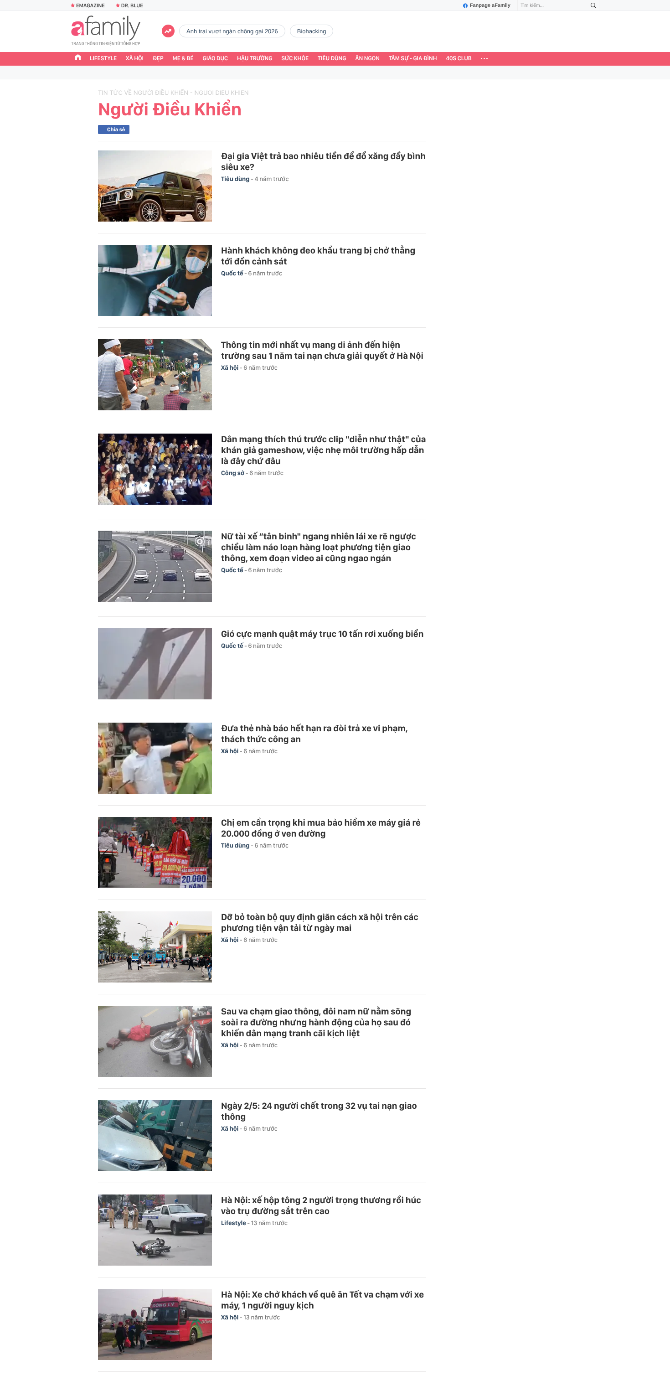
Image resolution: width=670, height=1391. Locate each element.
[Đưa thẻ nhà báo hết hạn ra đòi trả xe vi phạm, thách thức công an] (155, 758)
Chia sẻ (116, 129)
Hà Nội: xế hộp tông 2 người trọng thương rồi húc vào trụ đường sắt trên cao (321, 1205)
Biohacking (311, 31)
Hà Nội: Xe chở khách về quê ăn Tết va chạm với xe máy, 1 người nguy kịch (322, 1300)
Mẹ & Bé (183, 58)
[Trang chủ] (78, 58)
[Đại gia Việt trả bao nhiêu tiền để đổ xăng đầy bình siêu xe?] (155, 186)
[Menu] (484, 59)
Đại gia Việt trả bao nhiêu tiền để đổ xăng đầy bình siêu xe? (323, 161)
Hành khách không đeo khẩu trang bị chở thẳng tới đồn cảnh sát (318, 256)
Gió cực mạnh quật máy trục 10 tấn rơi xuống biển (322, 633)
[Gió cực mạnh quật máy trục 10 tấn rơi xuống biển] (155, 663)
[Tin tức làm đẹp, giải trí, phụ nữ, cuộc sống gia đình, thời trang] (106, 31)
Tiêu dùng (332, 58)
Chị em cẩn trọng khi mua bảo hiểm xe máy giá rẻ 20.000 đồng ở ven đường (321, 828)
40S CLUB (459, 58)
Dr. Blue (132, 5)
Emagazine (90, 5)
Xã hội (135, 58)
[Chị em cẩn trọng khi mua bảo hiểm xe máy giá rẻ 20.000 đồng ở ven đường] (155, 852)
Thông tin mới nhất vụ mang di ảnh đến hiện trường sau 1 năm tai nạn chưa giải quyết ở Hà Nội (322, 350)
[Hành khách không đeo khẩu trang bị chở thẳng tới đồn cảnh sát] (155, 280)
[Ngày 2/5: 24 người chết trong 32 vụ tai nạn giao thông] (155, 1135)
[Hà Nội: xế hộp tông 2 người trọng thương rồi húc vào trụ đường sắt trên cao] (155, 1230)
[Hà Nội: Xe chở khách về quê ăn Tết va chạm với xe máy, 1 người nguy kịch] (155, 1324)
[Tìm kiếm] (593, 5)
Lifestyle (103, 58)
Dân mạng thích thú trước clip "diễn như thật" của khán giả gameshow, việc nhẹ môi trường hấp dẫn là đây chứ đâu (323, 450)
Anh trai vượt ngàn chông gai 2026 (232, 31)
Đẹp (158, 58)
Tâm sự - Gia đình (413, 58)
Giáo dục (215, 58)
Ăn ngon (368, 58)
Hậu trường (254, 58)
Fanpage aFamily (490, 5)
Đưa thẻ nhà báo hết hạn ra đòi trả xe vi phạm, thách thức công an (314, 734)
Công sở (233, 473)
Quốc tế (232, 273)
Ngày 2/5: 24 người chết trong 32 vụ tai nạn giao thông (319, 1111)
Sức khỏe (295, 58)
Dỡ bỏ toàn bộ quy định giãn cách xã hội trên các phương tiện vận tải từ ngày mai (319, 922)
